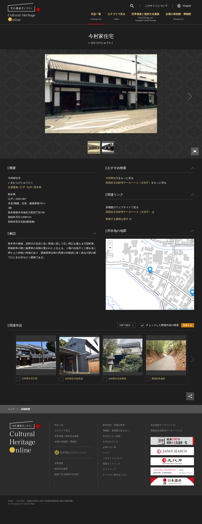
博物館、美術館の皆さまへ (116, 430)
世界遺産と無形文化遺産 (145, 17)
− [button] (110, 248)
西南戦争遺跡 (158, 378)
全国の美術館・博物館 (178, 16)
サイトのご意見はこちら (115, 475)
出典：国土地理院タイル (183, 308)
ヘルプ (106, 453)
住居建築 (13, 187)
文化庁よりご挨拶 (111, 436)
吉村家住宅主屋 (29, 378)
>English (186, 5)
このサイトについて (156, 5)
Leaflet (170, 308)
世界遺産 (58, 463)
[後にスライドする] (189, 96)
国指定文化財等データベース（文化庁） (128, 182)
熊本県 (37, 187)
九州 (29, 187)
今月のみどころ (110, 441)
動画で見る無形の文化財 (66, 474)
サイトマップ (109, 469)
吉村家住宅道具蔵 (74, 378)
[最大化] (110, 254)
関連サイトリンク (111, 464)
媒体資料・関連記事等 (114, 425)
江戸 (22, 187)
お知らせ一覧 (109, 447)
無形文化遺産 (61, 469)
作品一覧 (95, 16)
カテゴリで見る (116, 16)
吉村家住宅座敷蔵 (117, 378)
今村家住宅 (112, 178)
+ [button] (110, 243)
